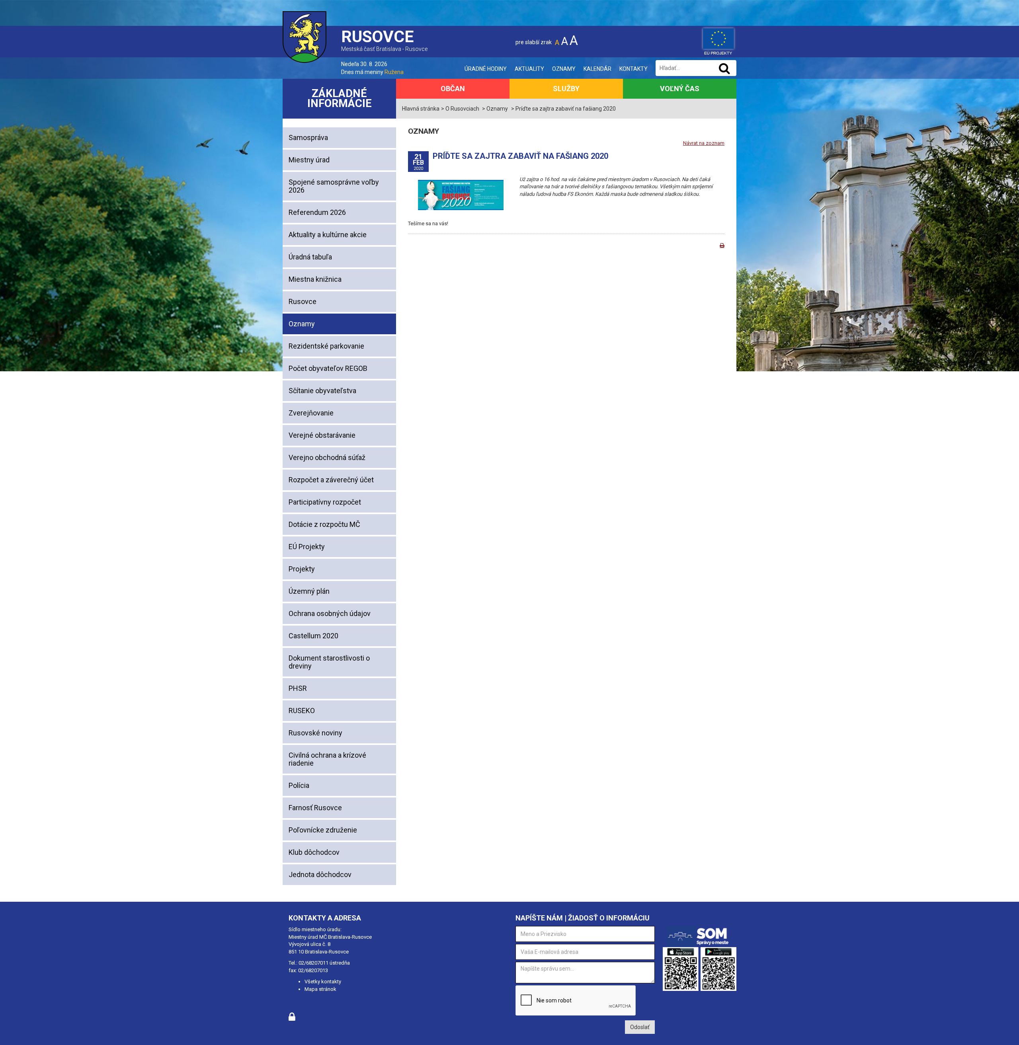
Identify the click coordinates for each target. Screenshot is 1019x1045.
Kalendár (597, 69)
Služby (566, 88)
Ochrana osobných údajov (330, 613)
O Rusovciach (462, 108)
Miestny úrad (309, 160)
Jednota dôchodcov (320, 874)
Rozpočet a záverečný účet (331, 480)
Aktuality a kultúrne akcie (328, 234)
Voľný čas (679, 88)
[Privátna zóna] (292, 1019)
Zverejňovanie (311, 413)
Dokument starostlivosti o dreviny (329, 662)
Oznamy (564, 69)
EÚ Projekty (307, 546)
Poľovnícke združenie (323, 830)
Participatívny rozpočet (325, 502)
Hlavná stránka (420, 108)
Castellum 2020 (313, 636)
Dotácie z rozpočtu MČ (324, 524)
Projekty (302, 569)
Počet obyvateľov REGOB (328, 368)
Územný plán (309, 591)
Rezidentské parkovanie (326, 346)
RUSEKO (302, 710)
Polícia (299, 785)
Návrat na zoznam (703, 143)
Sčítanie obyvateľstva (322, 390)
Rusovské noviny (315, 733)
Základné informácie (339, 98)
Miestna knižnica (315, 279)
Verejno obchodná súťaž (327, 457)
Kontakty (633, 69)
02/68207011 (313, 963)
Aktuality (529, 69)
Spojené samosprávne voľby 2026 (334, 186)
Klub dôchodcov (314, 852)
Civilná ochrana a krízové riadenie (327, 759)
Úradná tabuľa (310, 257)
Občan (453, 88)
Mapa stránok (320, 989)
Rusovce (302, 301)
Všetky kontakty (323, 982)
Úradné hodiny (486, 69)
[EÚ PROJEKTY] (718, 40)
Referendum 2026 (317, 212)
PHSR (298, 688)
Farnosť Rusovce (315, 807)
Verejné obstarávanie (322, 435)
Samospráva (308, 137)
